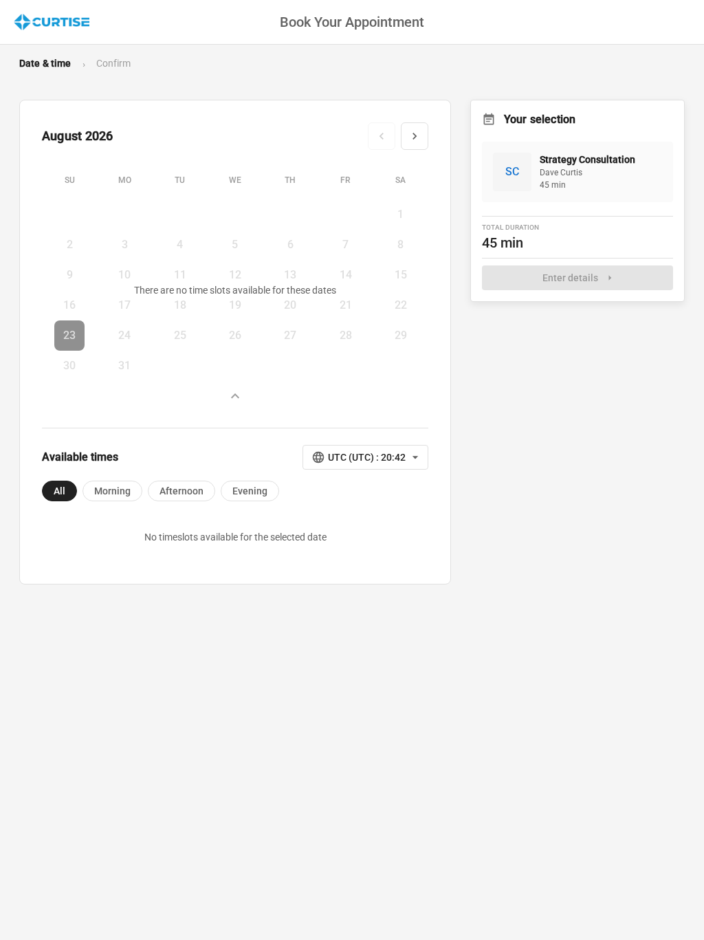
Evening (249, 490)
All (59, 490)
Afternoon (182, 490)
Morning (112, 490)
